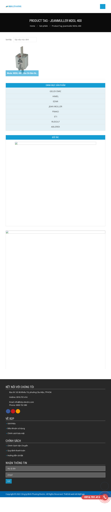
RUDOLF (55, 121)
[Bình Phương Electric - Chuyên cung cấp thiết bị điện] (14, 7)
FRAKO (55, 111)
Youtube (13, 411)
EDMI (55, 101)
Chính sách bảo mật (16, 433)
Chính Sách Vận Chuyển (18, 445)
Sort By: (9, 39)
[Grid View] (104, 39)
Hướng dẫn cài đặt (15, 455)
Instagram (18, 411)
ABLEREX (55, 126)
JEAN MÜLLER (55, 106)
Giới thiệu (12, 423)
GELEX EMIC (55, 91)
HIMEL (55, 96)
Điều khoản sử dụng (16, 428)
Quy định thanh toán (16, 450)
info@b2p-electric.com (24, 402)
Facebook (8, 411)
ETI (55, 116)
